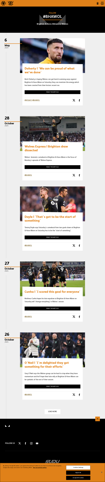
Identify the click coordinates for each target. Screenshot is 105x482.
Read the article (52, 92)
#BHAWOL (36, 100)
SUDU (52, 461)
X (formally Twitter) (73, 101)
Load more (52, 411)
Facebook (79, 101)
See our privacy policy (40, 467)
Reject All (78, 472)
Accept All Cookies (78, 477)
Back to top (97, 419)
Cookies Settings (78, 467)
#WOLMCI (28, 100)
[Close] (101, 472)
